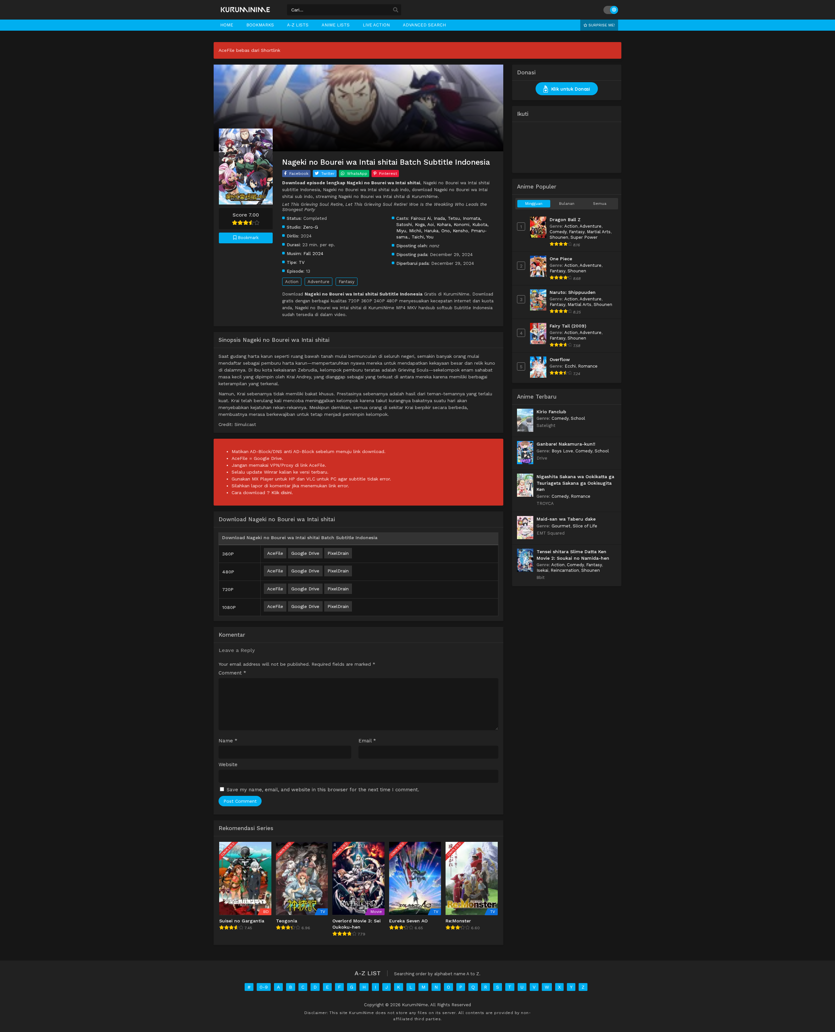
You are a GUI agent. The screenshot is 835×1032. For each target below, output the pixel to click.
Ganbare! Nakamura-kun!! (566, 444)
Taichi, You (422, 236)
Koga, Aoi (424, 224)
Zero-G (310, 227)
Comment (232, 673)
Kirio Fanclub (551, 411)
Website (228, 764)
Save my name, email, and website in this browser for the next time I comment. (323, 790)
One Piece (561, 258)
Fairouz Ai (421, 218)
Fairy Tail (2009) (568, 325)
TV (302, 262)
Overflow (560, 359)
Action (291, 281)
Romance (588, 366)
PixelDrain (338, 553)
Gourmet (561, 526)
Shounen (559, 237)
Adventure (318, 281)
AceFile (275, 553)
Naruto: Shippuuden (573, 292)
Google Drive (305, 553)
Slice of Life (585, 526)
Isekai (542, 570)
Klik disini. (282, 492)
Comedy (558, 231)
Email (367, 741)
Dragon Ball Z (565, 219)
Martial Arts (599, 231)
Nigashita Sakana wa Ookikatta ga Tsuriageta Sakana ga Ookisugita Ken (575, 483)
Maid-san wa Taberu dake (566, 519)
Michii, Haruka (423, 230)
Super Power (584, 237)
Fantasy (347, 281)
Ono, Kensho (454, 230)
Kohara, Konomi (453, 224)
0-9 (264, 987)
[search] (396, 10)
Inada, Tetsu (447, 218)
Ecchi (570, 366)
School (578, 418)
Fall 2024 (313, 253)
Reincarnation (565, 570)
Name (228, 741)
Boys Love (562, 450)
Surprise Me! (601, 25)
